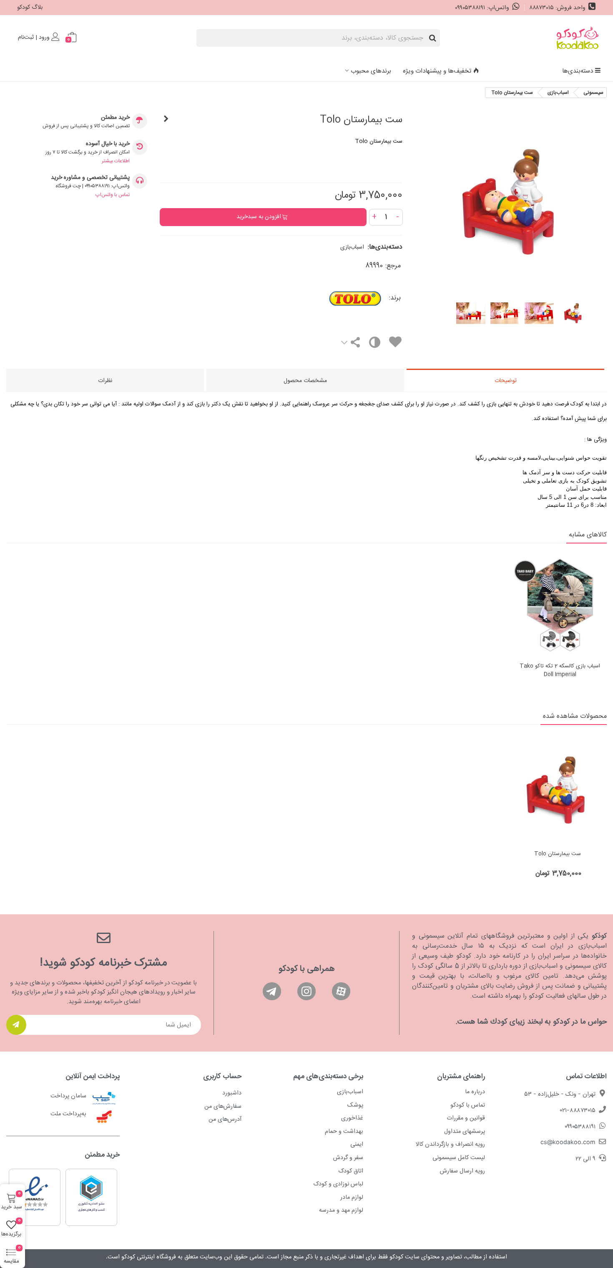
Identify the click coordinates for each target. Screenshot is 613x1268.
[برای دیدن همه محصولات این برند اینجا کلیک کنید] (330, 299)
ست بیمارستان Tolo (557, 854)
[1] (16, 1025)
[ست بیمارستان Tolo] (557, 790)
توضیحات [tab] (506, 381)
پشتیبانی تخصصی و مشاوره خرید (90, 178)
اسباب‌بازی (352, 247)
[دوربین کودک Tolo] (166, 119)
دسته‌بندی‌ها (577, 71)
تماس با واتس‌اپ (112, 195)
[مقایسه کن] (374, 344)
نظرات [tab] (105, 381)
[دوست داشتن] (394, 343)
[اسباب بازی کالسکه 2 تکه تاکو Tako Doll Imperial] (559, 605)
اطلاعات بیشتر (116, 161)
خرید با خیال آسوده (108, 144)
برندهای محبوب (371, 71)
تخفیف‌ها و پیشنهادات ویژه (437, 71)
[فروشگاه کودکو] (577, 38)
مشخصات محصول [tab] (305, 381)
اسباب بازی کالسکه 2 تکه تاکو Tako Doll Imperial (560, 670)
